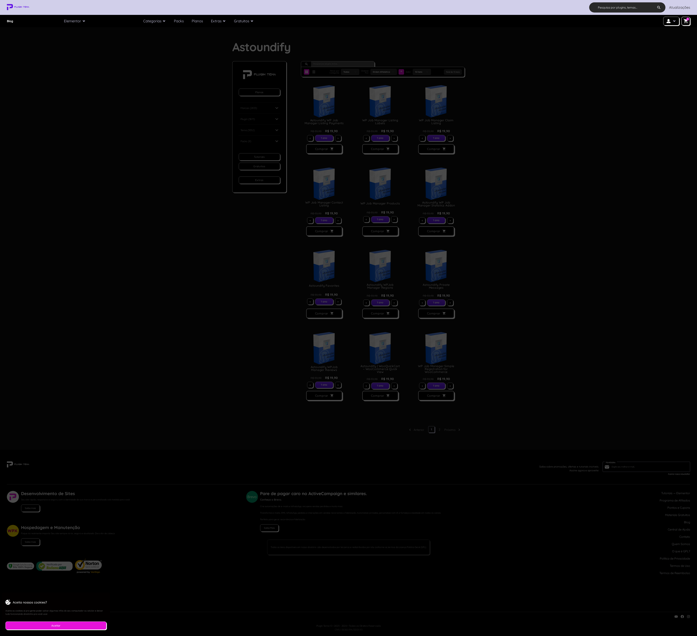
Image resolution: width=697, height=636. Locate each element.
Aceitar (55, 625)
